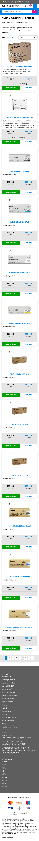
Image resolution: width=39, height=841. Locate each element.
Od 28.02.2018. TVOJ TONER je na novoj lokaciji (9, 721)
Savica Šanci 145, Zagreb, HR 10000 (14, 744)
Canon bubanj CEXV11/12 (19, 374)
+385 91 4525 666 (11, 750)
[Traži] (34, 11)
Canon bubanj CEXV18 (19, 476)
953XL (4, 768)
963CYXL (5, 787)
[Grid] (8, 37)
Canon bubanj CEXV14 (19, 425)
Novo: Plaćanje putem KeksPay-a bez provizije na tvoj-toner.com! (9, 695)
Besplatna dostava (10, 2)
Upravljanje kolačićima (9, 727)
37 (25, 658)
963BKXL (5, 777)
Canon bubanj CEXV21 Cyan (19, 577)
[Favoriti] (10, 44)
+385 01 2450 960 (23, 748)
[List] (12, 37)
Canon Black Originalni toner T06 (19, 118)
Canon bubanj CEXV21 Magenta (19, 627)
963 (3, 771)
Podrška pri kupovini (8, 680)
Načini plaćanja (7, 711)
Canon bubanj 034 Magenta (19, 273)
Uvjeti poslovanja (7, 702)
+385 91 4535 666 (29, 750)
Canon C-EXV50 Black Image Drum (19, 66)
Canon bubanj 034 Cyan (19, 222)
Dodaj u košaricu (10, 88)
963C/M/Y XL (6, 780)
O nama (4, 705)
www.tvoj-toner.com (10, 834)
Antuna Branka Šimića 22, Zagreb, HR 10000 (16, 738)
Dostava (4, 714)
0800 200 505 (20, 2)
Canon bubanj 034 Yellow (19, 323)
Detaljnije (28, 88)
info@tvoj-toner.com (30, 2)
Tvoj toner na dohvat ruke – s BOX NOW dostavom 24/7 (8, 686)
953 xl (4, 765)
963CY (4, 784)
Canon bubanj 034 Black (19, 171)
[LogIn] (26, 6)
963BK (4, 774)
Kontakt (4, 708)
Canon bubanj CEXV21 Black (20, 526)
